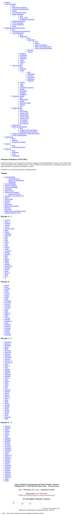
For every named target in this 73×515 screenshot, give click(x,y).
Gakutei (7, 247)
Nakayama (8, 352)
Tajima (7, 429)
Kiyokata (7, 304)
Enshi (6, 245)
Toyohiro (7, 443)
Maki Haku (8, 342)
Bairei (6, 230)
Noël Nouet (8, 357)
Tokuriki (7, 431)
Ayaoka (7, 227)
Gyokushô (8, 251)
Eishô (6, 240)
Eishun (7, 242)
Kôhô (6, 311)
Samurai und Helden (11, 185)
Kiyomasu (8, 306)
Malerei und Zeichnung (12, 206)
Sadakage (7, 373)
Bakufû (7, 232)
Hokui (6, 271)
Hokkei (7, 269)
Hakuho (7, 252)
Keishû (7, 297)
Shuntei (7, 412)
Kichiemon (8, 301)
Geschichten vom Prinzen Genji (14, 196)
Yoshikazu (8, 462)
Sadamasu (8, 374)
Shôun (6, 402)
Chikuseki (8, 235)
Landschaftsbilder (10, 177)
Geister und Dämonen (11, 187)
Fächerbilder (8, 204)
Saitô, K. (7, 378)
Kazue (6, 290)
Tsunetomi (8, 446)
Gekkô (7, 249)
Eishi (6, 239)
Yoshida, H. (8, 455)
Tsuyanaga (8, 448)
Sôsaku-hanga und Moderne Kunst (15, 211)
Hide (6, 257)
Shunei (7, 408)
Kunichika (8, 324)
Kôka (6, 316)
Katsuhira (7, 289)
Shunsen (7, 410)
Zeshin (7, 480)
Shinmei (7, 391)
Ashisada (7, 223)
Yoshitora (7, 470)
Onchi (6, 364)
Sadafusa (7, 369)
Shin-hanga (8, 209)
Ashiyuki (7, 225)
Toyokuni (7, 445)
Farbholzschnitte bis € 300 (12, 213)
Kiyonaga (7, 307)
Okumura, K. (9, 361)
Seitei (6, 379)
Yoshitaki (7, 469)
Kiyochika (8, 302)
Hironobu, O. (9, 266)
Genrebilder (8, 189)
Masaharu (7, 344)
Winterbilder (12, 182)
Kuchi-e (7, 202)
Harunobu (8, 254)
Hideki (7, 261)
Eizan (6, 244)
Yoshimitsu (8, 465)
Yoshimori (8, 467)
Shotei (6, 400)
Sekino (7, 384)
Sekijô (6, 383)
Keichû (7, 292)
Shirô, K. (7, 396)
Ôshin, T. (7, 366)
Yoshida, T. (8, 457)
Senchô (7, 381)
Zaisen (7, 479)
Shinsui (7, 395)
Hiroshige (7, 268)
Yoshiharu (8, 458)
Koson (7, 323)
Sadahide (7, 371)
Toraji (6, 436)
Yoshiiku (7, 460)
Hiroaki (7, 262)
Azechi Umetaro (9, 228)
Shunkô (7, 407)
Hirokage (7, 264)
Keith (6, 299)
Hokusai (7, 273)
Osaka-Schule (9, 199)
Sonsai (7, 413)
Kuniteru (7, 331)
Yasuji (6, 453)
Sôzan (6, 415)
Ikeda (6, 274)
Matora (7, 347)
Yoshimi (7, 463)
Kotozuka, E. (9, 321)
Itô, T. (6, 276)
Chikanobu (8, 233)
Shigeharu (8, 390)
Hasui (6, 256)
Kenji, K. (7, 294)
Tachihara (7, 426)
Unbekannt (8, 450)
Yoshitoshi (8, 472)
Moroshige (8, 350)
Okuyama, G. (9, 362)
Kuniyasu (7, 333)
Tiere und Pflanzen (10, 184)
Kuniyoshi (8, 335)
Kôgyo (7, 309)
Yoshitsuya (8, 475)
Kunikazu (7, 326)
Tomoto (7, 434)
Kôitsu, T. (8, 312)
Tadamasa (8, 428)
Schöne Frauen (9, 190)
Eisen (6, 237)
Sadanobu (8, 376)
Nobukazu (8, 356)
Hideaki (7, 259)
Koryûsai (7, 318)
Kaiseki (7, 285)
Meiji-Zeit (8, 207)
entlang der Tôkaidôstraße (16, 180)
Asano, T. (7, 222)
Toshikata (7, 441)
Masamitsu (8, 345)
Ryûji (6, 367)
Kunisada (7, 329)
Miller (6, 349)
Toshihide (7, 438)
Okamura (7, 359)
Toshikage (8, 440)
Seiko (6, 386)
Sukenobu (8, 417)
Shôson (7, 403)
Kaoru (6, 287)
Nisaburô (7, 354)
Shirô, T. (7, 398)
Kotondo (7, 319)
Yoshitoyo (8, 474)
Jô (5, 278)
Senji (6, 388)
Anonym (7, 220)
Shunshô (7, 405)
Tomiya (7, 433)
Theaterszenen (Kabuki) (12, 192)
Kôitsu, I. (7, 314)
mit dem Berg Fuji (13, 178)
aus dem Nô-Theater (14, 194)
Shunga (7, 197)
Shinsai (7, 393)
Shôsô (6, 419)
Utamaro (7, 452)
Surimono (7, 201)
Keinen (7, 295)
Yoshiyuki (8, 477)
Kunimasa (8, 328)
